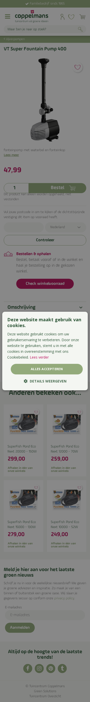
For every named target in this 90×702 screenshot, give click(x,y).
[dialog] (45, 351)
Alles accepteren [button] (47, 369)
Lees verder (39, 357)
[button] (45, 381)
